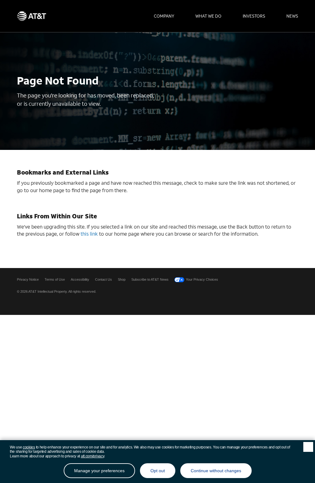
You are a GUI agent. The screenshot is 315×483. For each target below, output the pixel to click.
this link (89, 233)
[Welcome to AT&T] (31, 16)
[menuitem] (164, 16)
